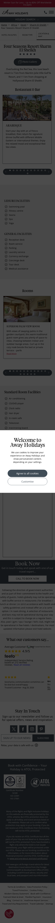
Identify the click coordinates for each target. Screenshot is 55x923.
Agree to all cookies (27, 473)
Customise (27, 481)
